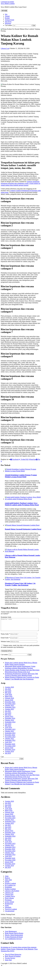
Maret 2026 (8, 696)
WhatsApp (32, 459)
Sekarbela (8, 907)
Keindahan (8, 887)
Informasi (8, 23)
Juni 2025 (8, 713)
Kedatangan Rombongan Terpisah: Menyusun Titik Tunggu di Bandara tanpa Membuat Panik (21, 674)
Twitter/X (23, 459)
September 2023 (10, 733)
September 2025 (10, 707)
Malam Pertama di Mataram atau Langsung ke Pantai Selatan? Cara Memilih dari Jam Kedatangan (22, 678)
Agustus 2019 (9, 751)
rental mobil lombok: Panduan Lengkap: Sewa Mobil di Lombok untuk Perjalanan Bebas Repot (22, 504)
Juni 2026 (8, 691)
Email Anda (5, 638)
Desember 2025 (10, 702)
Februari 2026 (9, 698)
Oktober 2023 (9, 731)
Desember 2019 (10, 749)
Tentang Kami (9, 20)
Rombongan (9, 903)
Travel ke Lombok (11, 909)
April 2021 (8, 742)
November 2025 (10, 703)
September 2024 (10, 722)
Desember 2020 (10, 744)
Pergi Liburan (9, 898)
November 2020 (10, 746)
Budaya (7, 878)
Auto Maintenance (11, 931)
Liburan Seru (9, 894)
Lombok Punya (10, 896)
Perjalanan (8, 900)
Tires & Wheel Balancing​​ (13, 954)
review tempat (9, 902)
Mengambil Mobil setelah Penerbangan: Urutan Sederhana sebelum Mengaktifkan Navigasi (20, 667)
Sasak (7, 905)
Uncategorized (9, 911)
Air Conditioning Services (13, 939)
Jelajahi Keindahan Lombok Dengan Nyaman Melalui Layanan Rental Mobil (21, 476)
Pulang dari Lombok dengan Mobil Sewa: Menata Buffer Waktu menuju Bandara (21, 663)
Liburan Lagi (5, 48)
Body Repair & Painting (12, 956)
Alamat (7, 16)
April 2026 (8, 694)
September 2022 (10, 740)
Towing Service (10, 958)
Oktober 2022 (9, 738)
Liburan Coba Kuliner (12, 891)
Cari (2, 757)
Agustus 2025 (9, 709)
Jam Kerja (8, 21)
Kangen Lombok (10, 883)
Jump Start (8, 960)
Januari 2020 (9, 748)
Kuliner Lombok (10, 889)
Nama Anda (5, 634)
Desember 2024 (10, 718)
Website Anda (5, 641)
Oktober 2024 (9, 720)
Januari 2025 (9, 716)
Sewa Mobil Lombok (8, 3)
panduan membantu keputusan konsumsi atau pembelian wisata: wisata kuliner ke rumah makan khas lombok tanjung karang (20, 183)
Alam (6, 876)
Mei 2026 (8, 692)
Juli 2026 (8, 689)
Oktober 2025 (9, 705)
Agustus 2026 (9, 687)
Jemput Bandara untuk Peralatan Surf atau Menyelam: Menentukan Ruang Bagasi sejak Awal (22, 671)
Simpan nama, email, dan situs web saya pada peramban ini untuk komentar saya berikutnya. (20, 646)
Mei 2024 (8, 726)
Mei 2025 (8, 715)
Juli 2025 (8, 711)
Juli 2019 (8, 753)
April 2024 (8, 727)
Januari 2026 (9, 700)
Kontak (7, 18)
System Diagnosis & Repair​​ (14, 937)
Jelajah (7, 881)
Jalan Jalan (8, 880)
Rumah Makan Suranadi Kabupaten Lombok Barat (23, 529)
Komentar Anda (6, 617)
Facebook (15, 459)
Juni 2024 (8, 724)
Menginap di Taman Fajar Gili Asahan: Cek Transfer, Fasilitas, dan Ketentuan (20, 584)
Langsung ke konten (7, 2)
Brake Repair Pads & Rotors (14, 933)
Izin (6, 14)
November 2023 (10, 729)
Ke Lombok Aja (10, 885)
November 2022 (10, 737)
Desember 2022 (10, 735)
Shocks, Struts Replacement (14, 935)
